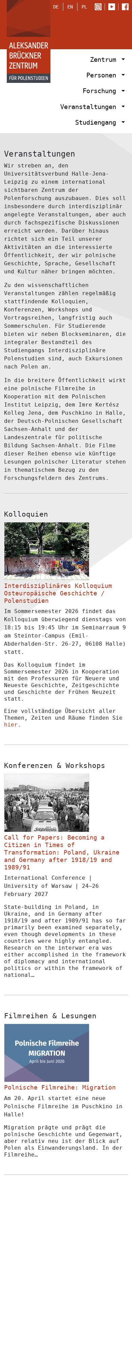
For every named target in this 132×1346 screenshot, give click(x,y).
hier (11, 724)
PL (84, 7)
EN (70, 7)
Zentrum (105, 59)
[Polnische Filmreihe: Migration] (46, 1053)
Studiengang (97, 122)
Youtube (113, 7)
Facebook (127, 7)
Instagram (100, 7)
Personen (103, 75)
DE (56, 7)
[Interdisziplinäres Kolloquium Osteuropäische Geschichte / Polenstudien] (46, 551)
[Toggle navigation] (116, 28)
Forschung (101, 90)
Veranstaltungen (90, 106)
